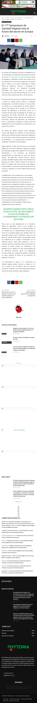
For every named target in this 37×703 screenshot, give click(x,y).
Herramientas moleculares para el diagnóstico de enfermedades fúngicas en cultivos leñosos (23, 606)
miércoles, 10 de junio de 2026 (9, 530)
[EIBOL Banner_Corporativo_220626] (18, 511)
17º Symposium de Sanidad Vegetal (19, 77)
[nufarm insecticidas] (18, 439)
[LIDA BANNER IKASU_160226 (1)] (18, 461)
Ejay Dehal (4, 571)
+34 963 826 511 (8, 673)
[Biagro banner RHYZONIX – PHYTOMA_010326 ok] (18, 515)
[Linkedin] (20, 687)
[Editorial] (3, 36)
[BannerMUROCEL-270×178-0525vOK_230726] (18, 513)
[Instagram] (16, 687)
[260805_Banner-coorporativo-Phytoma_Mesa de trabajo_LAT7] (18, 509)
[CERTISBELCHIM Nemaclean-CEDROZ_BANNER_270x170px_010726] (18, 375)
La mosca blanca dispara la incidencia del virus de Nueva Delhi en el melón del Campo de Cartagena (24, 348)
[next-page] (5, 356)
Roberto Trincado (6, 556)
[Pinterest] (16, 40)
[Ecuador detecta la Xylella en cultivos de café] (7, 340)
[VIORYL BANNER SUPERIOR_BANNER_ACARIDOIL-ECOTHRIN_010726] (18, 6)
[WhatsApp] (20, 40)
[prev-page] (3, 356)
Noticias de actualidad (16, 18)
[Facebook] (9, 40)
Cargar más (18, 501)
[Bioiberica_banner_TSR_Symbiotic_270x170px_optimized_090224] (18, 396)
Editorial (7, 36)
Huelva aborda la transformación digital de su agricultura (28, 293)
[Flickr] (12, 687)
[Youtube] (29, 687)
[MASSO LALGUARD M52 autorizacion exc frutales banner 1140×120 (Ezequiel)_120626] (18, 2)
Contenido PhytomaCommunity (6, 342)
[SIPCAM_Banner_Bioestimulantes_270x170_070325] (18, 418)
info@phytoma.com (8, 675)
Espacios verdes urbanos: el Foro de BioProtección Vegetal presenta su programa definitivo (23, 330)
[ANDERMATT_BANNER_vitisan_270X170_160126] (18, 507)
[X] (13, 40)
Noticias (7, 18)
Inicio (3, 18)
